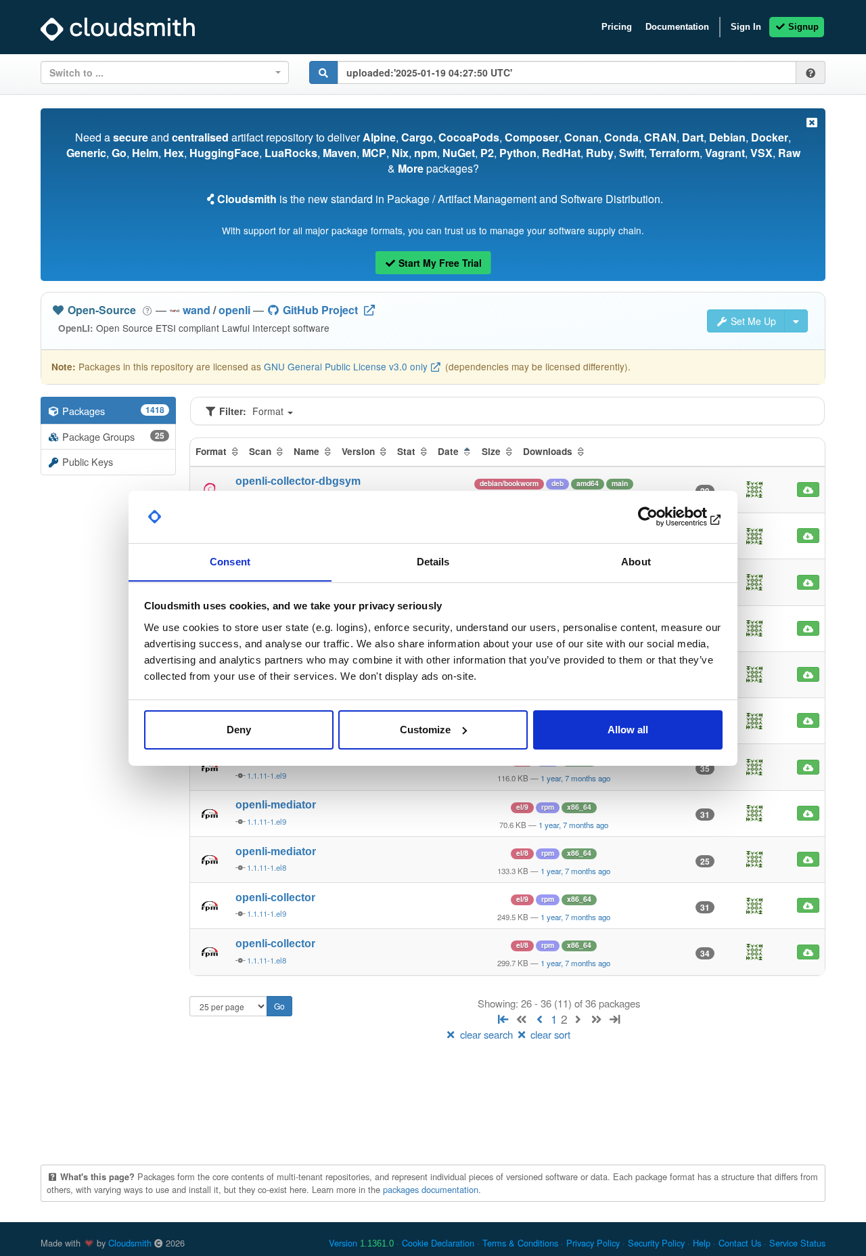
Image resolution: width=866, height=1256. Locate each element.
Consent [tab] (230, 561)
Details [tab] (433, 561)
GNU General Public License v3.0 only (346, 366)
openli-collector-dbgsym (298, 481)
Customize (425, 729)
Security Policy (656, 1242)
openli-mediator (275, 804)
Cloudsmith (130, 1242)
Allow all (628, 729)
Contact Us (740, 1242)
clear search (486, 1034)
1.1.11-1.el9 (266, 775)
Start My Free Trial (439, 262)
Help (701, 1242)
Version (361, 1242)
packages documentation (430, 1189)
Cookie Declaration (438, 1242)
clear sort (549, 1034)
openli (234, 310)
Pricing (616, 27)
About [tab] (636, 561)
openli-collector (275, 897)
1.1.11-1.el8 (266, 867)
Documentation (677, 27)
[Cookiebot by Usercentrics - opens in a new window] (663, 516)
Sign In (746, 27)
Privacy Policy (593, 1242)
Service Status (797, 1242)
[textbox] (160, 72)
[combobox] (165, 72)
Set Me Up (752, 321)
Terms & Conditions (520, 1242)
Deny (239, 729)
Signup (802, 27)
